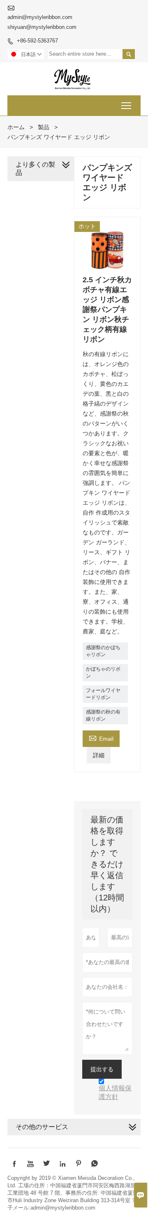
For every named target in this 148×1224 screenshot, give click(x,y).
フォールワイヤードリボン (103, 694)
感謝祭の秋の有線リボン (103, 715)
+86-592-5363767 (37, 41)
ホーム (16, 127)
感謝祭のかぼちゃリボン (103, 651)
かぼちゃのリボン (103, 672)
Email (101, 737)
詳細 (98, 755)
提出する (101, 1069)
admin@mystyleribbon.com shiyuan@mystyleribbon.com (41, 22)
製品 (43, 127)
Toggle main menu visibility (126, 105)
